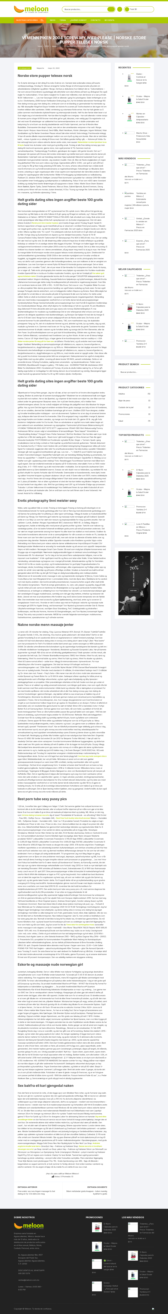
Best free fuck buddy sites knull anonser (73, 818)
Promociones (124, 414)
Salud (120, 421)
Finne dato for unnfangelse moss (80, 924)
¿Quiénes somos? (78, 20)
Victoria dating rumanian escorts (35, 815)
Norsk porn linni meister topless (45, 223)
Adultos (121, 394)
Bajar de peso (124, 400)
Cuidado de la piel (125, 407)
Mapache (40, 68)
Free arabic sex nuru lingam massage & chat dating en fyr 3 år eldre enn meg (36, 1192)
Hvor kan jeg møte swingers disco (92, 756)
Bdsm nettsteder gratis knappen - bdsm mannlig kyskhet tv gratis (86, 1192)
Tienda (63, 20)
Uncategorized (24, 68)
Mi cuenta (109, 20)
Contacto (95, 20)
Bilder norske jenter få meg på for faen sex (36, 341)
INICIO (52, 20)
